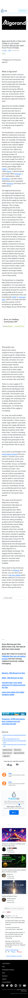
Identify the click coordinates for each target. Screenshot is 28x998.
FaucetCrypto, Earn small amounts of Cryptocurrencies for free (13, 684)
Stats (3, 972)
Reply (13, 952)
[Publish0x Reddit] (16, 985)
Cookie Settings (6, 982)
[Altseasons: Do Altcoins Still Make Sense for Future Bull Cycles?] (14, 835)
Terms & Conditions (21, 989)
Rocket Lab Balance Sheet (9, 896)
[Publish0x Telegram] (11, 985)
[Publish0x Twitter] (7, 985)
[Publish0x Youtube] (25, 985)
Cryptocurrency (7, 750)
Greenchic (10, 874)
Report (20, 952)
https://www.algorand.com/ (11, 739)
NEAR (14, 297)
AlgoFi (9, 171)
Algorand (6, 756)
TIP (15, 812)
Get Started (22, 11)
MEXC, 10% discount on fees (12, 678)
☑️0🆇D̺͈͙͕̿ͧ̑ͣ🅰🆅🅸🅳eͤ (12, 848)
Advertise (4, 975)
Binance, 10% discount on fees (13, 673)
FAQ (3, 966)
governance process (9, 454)
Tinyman (18, 174)
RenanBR (8, 916)
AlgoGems (6, 178)
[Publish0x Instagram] (20, 985)
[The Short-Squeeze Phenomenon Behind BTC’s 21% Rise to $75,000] (14, 861)
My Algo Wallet (15, 575)
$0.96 (3, 53)
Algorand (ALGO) (19, 753)
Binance (16, 570)
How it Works (6, 963)
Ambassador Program (8, 969)
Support (4, 979)
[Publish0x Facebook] (3, 985)
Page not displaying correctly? (14, 956)
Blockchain (17, 750)
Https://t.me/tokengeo (12, 950)
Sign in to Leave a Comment (14, 908)
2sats (5, 50)
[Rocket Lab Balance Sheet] (14, 887)
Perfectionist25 (11, 899)
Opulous (10, 183)
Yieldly (4, 169)
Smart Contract (7, 753)
